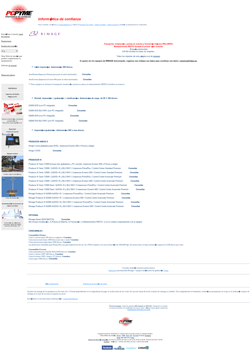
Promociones (6, 41)
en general (12, 65)
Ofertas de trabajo (8, 75)
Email (118, 337)
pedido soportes (112, 24)
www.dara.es (12, 88)
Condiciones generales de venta (138, 309)
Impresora (112, 270)
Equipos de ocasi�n (9, 46)
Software (148, 335)
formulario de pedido (86, 24)
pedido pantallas (100, 24)
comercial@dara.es (64, 24)
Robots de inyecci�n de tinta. (95, 284)
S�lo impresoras (51, 284)
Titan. (166, 270)
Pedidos (106, 341)
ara (133, 337)
